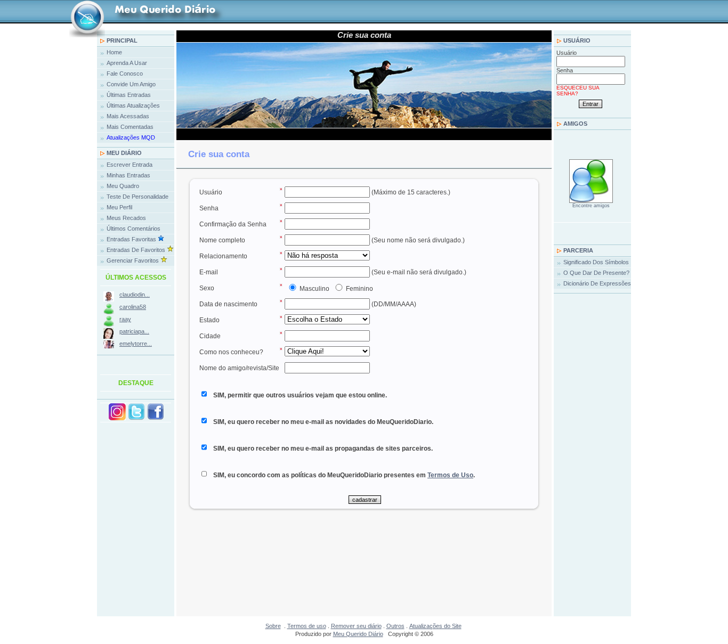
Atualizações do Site (435, 626)
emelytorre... (135, 343)
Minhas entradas (128, 175)
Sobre (273, 626)
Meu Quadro (124, 186)
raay (125, 319)
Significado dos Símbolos (596, 262)
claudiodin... (134, 294)
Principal (122, 40)
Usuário (577, 40)
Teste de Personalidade (137, 196)
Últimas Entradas (129, 95)
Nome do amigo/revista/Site (239, 368)
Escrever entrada (129, 164)
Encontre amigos (591, 205)
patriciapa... (134, 331)
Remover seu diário (356, 626)
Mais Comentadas (130, 127)
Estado (209, 320)
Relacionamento (223, 256)
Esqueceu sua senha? (578, 90)
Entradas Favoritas (132, 239)
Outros (395, 626)
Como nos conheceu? (231, 352)
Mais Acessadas (128, 116)
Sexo (206, 288)
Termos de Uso (450, 475)
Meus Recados (126, 218)
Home (114, 52)
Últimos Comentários (133, 228)
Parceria (578, 250)
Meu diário (124, 153)
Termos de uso (306, 626)
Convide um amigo (131, 84)
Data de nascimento (228, 304)
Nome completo (222, 240)
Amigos (575, 123)
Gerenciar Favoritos (133, 260)
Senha (564, 70)
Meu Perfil (119, 207)
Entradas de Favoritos (137, 250)
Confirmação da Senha (232, 224)
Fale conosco (125, 73)
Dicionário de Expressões (597, 283)
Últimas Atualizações (133, 105)
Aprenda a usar (127, 63)
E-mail (208, 272)
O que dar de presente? (596, 273)
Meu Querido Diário (358, 634)
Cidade (210, 336)
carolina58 (132, 307)
